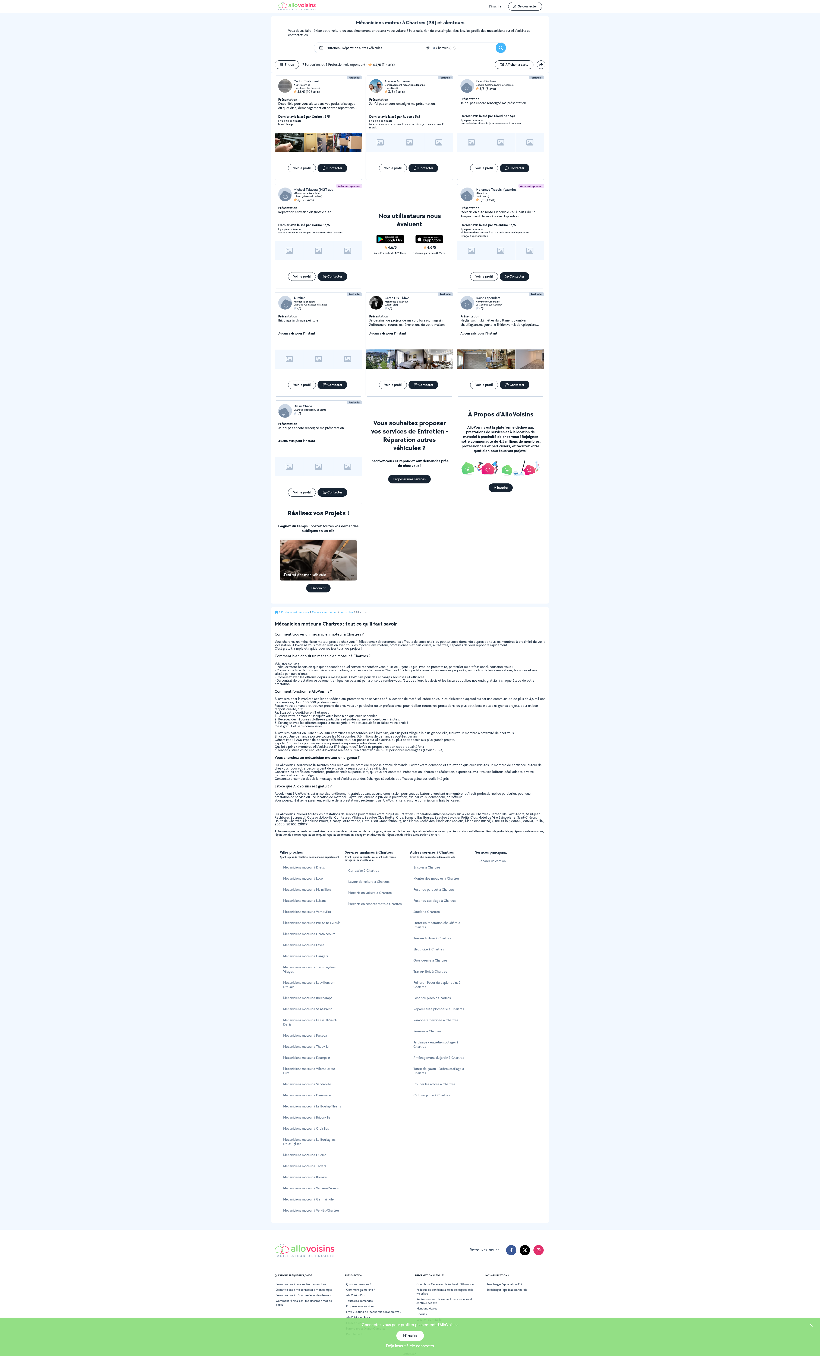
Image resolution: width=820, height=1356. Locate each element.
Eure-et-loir (346, 612)
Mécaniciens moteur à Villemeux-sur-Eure (309, 1070)
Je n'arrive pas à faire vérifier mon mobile (301, 1284)
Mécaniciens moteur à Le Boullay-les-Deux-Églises (310, 1141)
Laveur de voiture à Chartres (369, 881)
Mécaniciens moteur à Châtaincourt (309, 934)
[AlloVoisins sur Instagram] (538, 1250)
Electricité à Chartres (428, 949)
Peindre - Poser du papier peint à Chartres (437, 984)
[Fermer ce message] (811, 1326)
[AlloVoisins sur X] (525, 1250)
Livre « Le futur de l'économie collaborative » (373, 1312)
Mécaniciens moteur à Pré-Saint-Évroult (311, 923)
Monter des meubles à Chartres (436, 878)
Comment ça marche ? (360, 1290)
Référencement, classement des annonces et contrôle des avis (444, 1301)
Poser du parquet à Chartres (433, 889)
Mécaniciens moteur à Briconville (306, 1117)
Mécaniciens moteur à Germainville (308, 1199)
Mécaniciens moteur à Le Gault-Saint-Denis (310, 1022)
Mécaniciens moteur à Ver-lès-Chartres (311, 1210)
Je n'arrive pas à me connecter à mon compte (304, 1290)
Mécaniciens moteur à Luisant (304, 900)
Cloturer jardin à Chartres (431, 1095)
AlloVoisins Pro (355, 1295)
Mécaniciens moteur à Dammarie (307, 1095)
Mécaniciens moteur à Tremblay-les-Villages (309, 969)
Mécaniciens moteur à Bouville (305, 1177)
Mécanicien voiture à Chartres (370, 892)
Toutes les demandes (359, 1301)
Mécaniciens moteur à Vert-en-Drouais (311, 1188)
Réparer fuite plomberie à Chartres (438, 1009)
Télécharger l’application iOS (504, 1284)
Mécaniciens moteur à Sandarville (307, 1084)
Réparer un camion (492, 861)
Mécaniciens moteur (324, 612)
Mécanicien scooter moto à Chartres (375, 904)
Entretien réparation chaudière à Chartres (436, 925)
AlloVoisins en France (359, 1317)
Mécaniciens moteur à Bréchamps (307, 998)
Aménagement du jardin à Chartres (438, 1057)
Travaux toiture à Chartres (432, 938)
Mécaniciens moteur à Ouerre (304, 1155)
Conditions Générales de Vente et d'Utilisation (445, 1284)
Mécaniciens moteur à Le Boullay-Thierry (312, 1106)
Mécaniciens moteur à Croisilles (306, 1128)
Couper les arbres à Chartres (434, 1084)
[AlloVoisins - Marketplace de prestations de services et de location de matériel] (297, 9)
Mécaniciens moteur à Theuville (306, 1046)
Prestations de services (295, 612)
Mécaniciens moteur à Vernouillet (307, 911)
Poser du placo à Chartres (432, 998)
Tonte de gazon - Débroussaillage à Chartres (438, 1070)
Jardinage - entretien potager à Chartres (435, 1044)
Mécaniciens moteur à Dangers (305, 956)
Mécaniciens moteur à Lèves (303, 945)
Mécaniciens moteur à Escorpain (306, 1057)
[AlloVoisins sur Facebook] (511, 1250)
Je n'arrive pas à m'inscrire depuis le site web (303, 1295)
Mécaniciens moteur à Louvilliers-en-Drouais (309, 984)
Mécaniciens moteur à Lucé (303, 878)
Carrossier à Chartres (363, 870)
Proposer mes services (360, 1306)
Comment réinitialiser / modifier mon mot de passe (304, 1303)
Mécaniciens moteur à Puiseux (305, 1035)
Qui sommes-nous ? (358, 1284)
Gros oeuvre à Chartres (430, 960)
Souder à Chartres (426, 911)
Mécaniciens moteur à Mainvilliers (307, 889)
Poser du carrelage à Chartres (434, 900)
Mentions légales (426, 1308)
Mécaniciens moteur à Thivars (304, 1166)
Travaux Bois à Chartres (430, 971)
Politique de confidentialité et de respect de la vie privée (444, 1291)
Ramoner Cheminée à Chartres (435, 1020)
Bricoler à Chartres (426, 867)
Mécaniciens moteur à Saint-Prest (307, 1009)
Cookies (421, 1314)
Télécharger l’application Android (507, 1290)
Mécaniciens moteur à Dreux (304, 867)
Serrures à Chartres (427, 1031)
